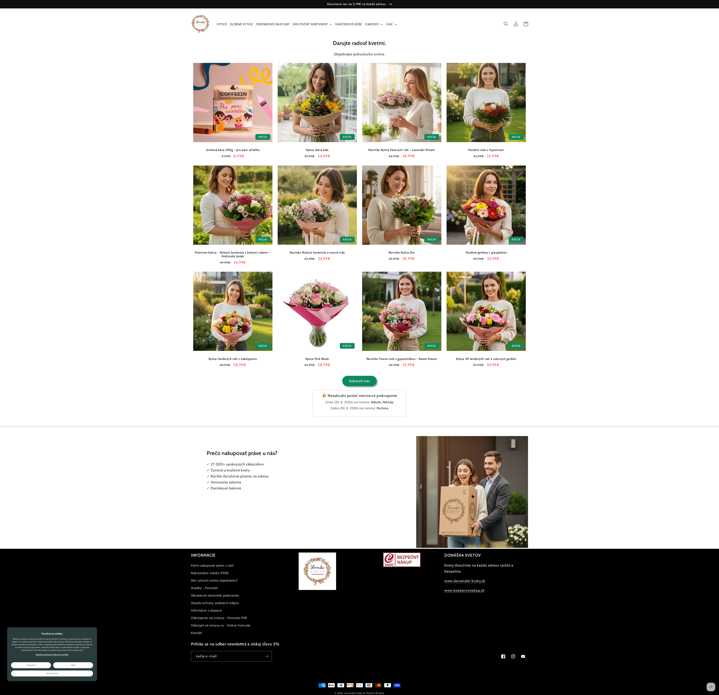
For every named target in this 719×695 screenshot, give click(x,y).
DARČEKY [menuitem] (372, 24)
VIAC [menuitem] (389, 24)
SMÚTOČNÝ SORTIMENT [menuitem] (310, 24)
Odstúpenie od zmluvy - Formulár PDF (219, 618)
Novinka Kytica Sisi (402, 252)
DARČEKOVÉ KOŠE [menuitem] (348, 24)
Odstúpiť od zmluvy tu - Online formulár (220, 625)
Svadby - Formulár (204, 588)
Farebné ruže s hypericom (486, 150)
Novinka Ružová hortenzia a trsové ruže (317, 252)
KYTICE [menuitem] (222, 24)
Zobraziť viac (359, 381)
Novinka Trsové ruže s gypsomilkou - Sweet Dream (401, 359)
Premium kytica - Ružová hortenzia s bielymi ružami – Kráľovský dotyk (233, 254)
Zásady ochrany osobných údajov (215, 603)
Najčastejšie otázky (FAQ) (210, 573)
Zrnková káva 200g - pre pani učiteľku (233, 150)
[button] (506, 24)
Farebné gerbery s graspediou (486, 252)
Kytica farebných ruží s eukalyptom (233, 359)
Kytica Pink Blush (317, 359)
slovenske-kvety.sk (354, 693)
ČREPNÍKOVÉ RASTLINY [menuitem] (273, 24)
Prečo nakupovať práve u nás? (212, 565)
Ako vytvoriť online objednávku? (214, 580)
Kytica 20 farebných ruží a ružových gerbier (486, 359)
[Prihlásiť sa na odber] (267, 656)
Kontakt (196, 633)
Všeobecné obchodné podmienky (215, 595)
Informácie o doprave (206, 610)
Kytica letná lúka (317, 150)
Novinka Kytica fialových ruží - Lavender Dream (401, 150)
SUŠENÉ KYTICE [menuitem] (241, 24)
